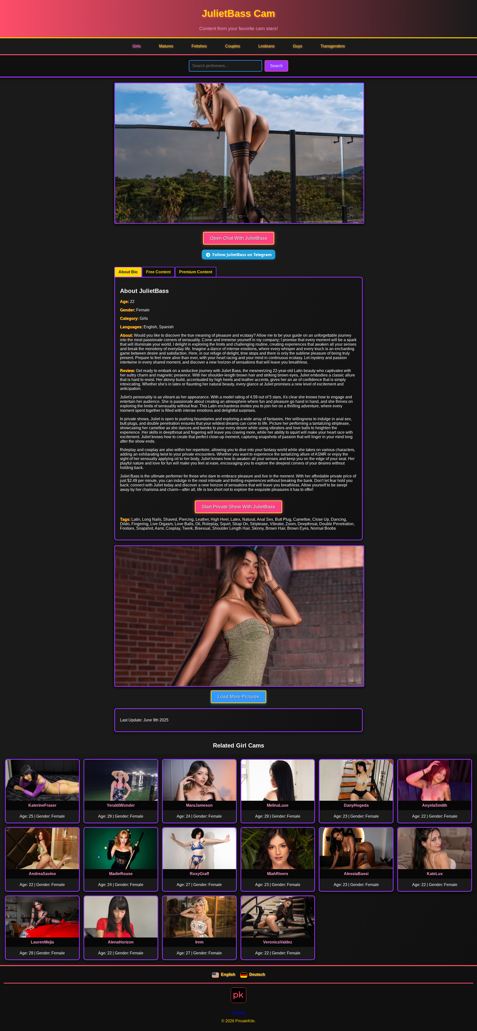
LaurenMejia (42, 942)
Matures (166, 46)
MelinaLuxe (277, 805)
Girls (136, 46)
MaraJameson (199, 805)
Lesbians (266, 46)
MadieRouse (121, 874)
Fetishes (199, 46)
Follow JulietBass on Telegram (242, 254)
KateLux (435, 874)
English (228, 974)
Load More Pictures (238, 696)
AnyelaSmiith (434, 805)
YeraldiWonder (121, 805)
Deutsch (257, 974)
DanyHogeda (356, 805)
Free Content (158, 272)
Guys (297, 46)
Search (276, 66)
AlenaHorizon (121, 942)
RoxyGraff (199, 874)
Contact (238, 1012)
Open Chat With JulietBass (238, 238)
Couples (232, 46)
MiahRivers (277, 874)
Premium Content (195, 272)
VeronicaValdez (277, 942)
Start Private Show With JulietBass (238, 506)
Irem (199, 942)
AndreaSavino (42, 874)
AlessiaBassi (356, 874)
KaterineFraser (42, 805)
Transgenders (332, 46)
